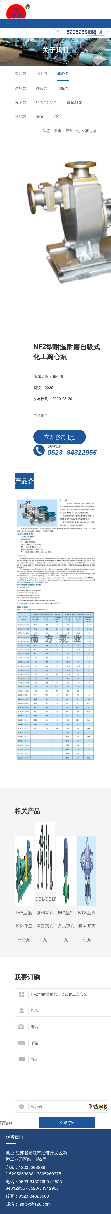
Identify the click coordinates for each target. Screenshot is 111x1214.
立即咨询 (55, 437)
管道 (40, 116)
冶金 (57, 116)
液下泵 (21, 102)
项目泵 (21, 73)
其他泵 (21, 116)
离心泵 (63, 73)
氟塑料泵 (74, 102)
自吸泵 (63, 88)
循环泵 (21, 88)
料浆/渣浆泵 (46, 102)
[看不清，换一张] (99, 1107)
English (96, 31)
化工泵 (42, 73)
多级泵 (42, 88)
